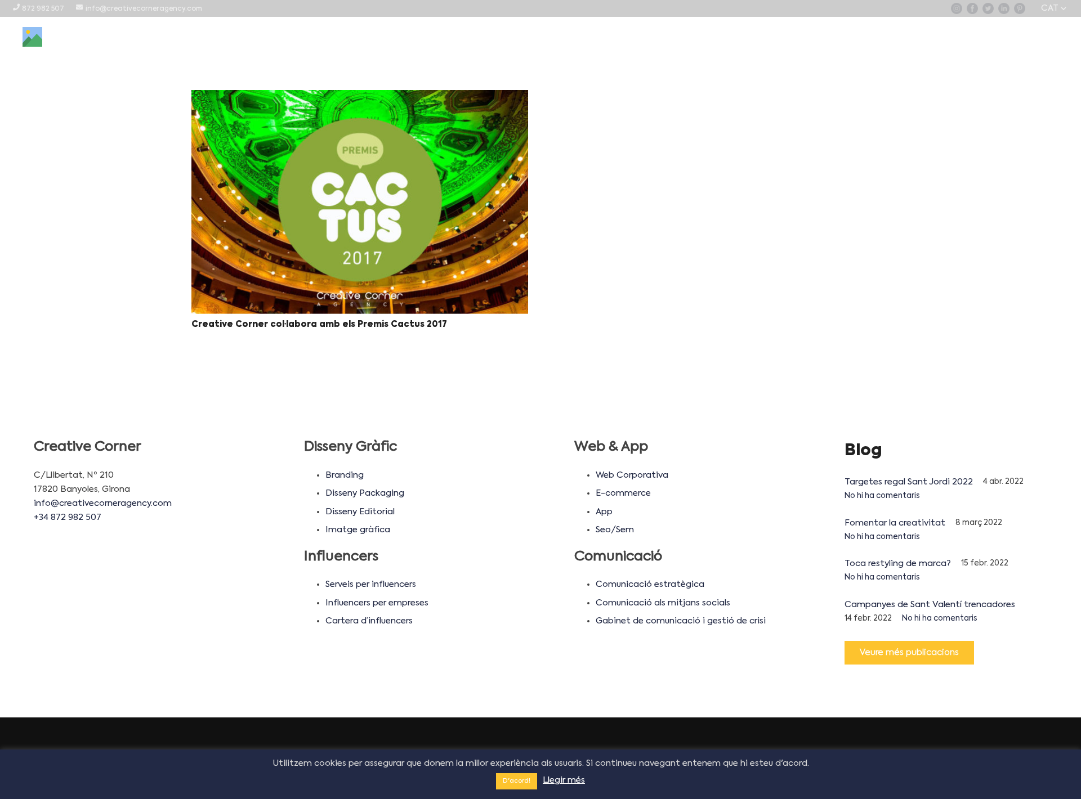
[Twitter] (988, 8)
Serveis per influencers (370, 584)
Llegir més (564, 780)
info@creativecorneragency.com (103, 503)
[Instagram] (956, 8)
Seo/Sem (615, 530)
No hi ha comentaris (882, 496)
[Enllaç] (32, 37)
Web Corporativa (632, 475)
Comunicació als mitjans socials (663, 603)
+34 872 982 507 (67, 517)
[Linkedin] (1003, 8)
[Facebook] (972, 8)
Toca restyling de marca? (898, 563)
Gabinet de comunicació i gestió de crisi (681, 621)
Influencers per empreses (376, 603)
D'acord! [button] (516, 781)
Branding (344, 475)
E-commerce (623, 493)
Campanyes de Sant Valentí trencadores (930, 604)
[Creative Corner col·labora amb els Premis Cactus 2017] (359, 202)
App (604, 512)
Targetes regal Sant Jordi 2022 (909, 482)
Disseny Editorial (360, 512)
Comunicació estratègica (650, 584)
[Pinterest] (1019, 8)
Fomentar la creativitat (895, 523)
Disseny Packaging (364, 493)
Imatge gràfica (357, 530)
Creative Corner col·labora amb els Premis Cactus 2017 (319, 324)
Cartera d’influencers (369, 621)
